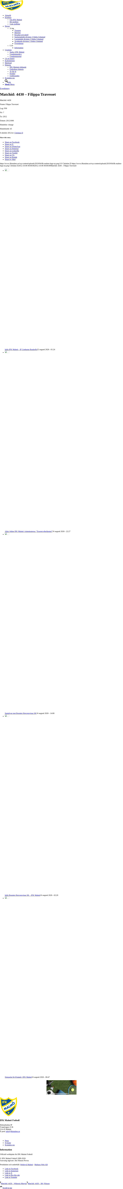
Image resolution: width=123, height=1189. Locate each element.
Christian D (18, 133)
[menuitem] (64, 15)
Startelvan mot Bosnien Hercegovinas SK (20, 713)
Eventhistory (5, 88)
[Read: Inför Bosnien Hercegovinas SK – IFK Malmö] (7, 716)
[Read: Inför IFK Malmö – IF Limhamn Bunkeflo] (7, 170)
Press (7, 1141)
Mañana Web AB (41, 1165)
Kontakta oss (10, 1145)
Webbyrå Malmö (26, 1165)
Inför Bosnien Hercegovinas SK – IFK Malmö (22, 895)
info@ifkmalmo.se (13, 1131)
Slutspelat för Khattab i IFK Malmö (18, 1077)
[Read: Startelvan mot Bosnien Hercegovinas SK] (7, 534)
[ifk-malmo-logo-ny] (18, 11)
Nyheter (8, 1143)
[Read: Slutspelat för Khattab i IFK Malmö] (7, 898)
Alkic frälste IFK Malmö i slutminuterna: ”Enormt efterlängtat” (28, 531)
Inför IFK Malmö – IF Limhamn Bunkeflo (21, 349)
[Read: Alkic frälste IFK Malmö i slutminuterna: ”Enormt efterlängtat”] (7, 352)
